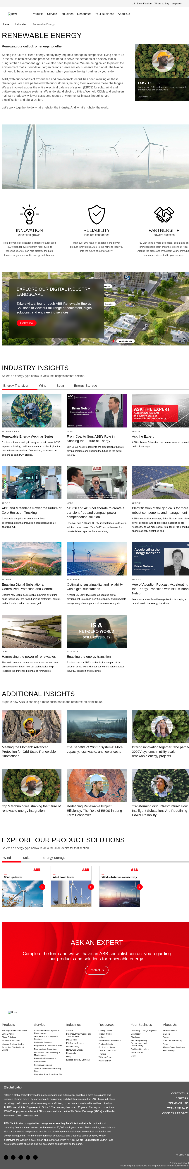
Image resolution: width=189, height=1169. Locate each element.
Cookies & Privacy (175, 1113)
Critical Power (8, 1034)
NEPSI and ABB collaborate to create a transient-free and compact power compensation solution (95, 512)
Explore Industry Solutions (78, 1060)
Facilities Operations (140, 1049)
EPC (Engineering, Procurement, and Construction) (139, 1043)
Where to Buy (161, 3)
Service (52, 13)
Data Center (71, 1040)
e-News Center (105, 1034)
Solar (60, 385)
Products (37, 13)
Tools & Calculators (107, 1050)
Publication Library (107, 1047)
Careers (182, 1098)
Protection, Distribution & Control (13, 1048)
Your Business (104, 13)
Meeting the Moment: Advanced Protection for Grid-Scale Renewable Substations (29, 751)
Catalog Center (105, 1030)
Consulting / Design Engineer (144, 1030)
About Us (124, 13)
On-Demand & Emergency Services (46, 1037)
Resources (84, 13)
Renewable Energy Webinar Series (28, 436)
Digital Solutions (9, 1037)
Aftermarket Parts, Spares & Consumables (46, 1031)
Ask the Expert (143, 436)
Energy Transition (16, 385)
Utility (68, 1056)
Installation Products (11, 1040)
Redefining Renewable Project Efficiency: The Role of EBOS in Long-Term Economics (95, 810)
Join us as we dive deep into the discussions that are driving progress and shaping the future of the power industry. (95, 451)
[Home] (15, 14)
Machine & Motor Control (13, 1044)
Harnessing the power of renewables (29, 656)
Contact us (97, 970)
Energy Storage (85, 385)
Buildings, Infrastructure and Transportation (78, 1035)
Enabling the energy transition (89, 656)
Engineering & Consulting (45, 1049)
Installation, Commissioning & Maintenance (47, 1053)
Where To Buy (179, 14)
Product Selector (106, 1044)
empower (177, 3)
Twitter (28, 1157)
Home (5, 24)
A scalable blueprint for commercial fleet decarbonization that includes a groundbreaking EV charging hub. (29, 522)
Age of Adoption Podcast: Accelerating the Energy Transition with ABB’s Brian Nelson (160, 589)
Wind (43, 385)
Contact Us (172, 14)
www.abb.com (31, 1115)
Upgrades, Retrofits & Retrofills (48, 1074)
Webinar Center (106, 1057)
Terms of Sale (177, 1108)
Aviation (69, 1030)
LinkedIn (13, 1157)
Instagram (35, 1157)
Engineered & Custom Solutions (48, 1046)
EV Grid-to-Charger (75, 1043)
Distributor (135, 1037)
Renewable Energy (74, 1050)
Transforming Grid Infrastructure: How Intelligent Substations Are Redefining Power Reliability (160, 810)
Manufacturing (72, 1046)
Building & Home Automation (14, 1030)
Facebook (6, 1157)
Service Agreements (43, 1065)
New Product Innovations (110, 1040)
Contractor (135, 1034)
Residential (71, 1053)
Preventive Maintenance (45, 1058)
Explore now (26, 323)
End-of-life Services (43, 1042)
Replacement (40, 1062)
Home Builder (137, 1052)
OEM (133, 1056)
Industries (67, 13)
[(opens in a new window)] (31, 426)
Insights (102, 1037)
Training (102, 1054)
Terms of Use (178, 1103)
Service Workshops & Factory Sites (47, 1069)
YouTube (20, 1157)
